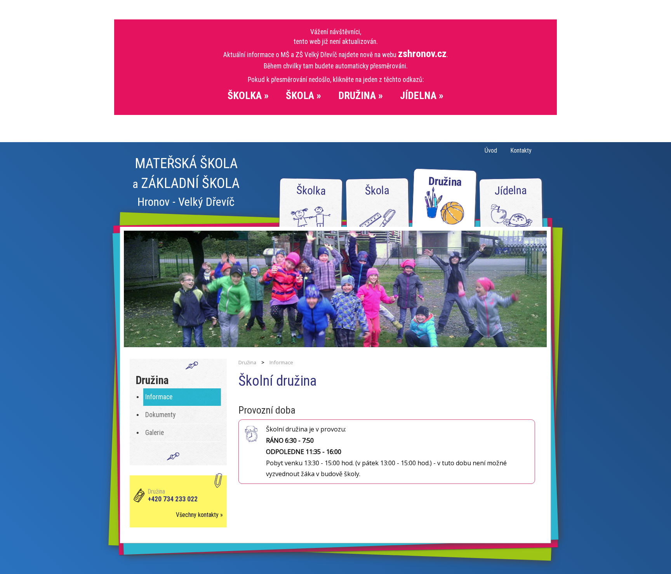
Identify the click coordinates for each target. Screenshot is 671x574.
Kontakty (521, 150)
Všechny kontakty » (199, 514)
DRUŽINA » (360, 95)
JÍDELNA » (421, 95)
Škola (377, 190)
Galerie (154, 433)
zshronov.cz (422, 53)
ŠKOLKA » (248, 95)
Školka (311, 190)
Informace (158, 397)
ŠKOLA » (303, 95)
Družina (445, 181)
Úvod (491, 150)
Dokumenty (160, 415)
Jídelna (510, 190)
